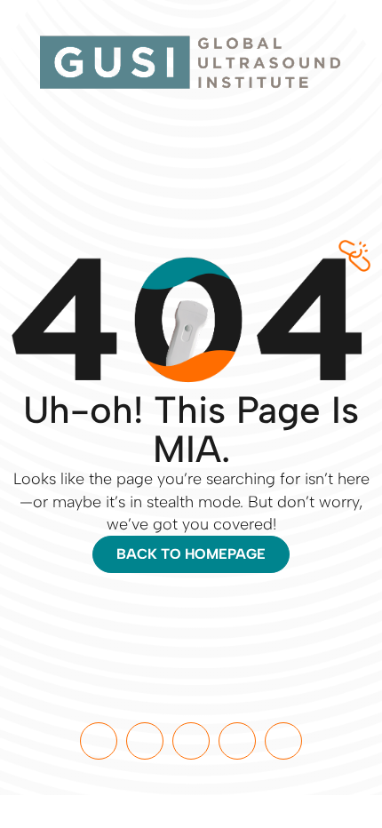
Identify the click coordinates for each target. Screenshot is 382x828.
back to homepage (191, 553)
